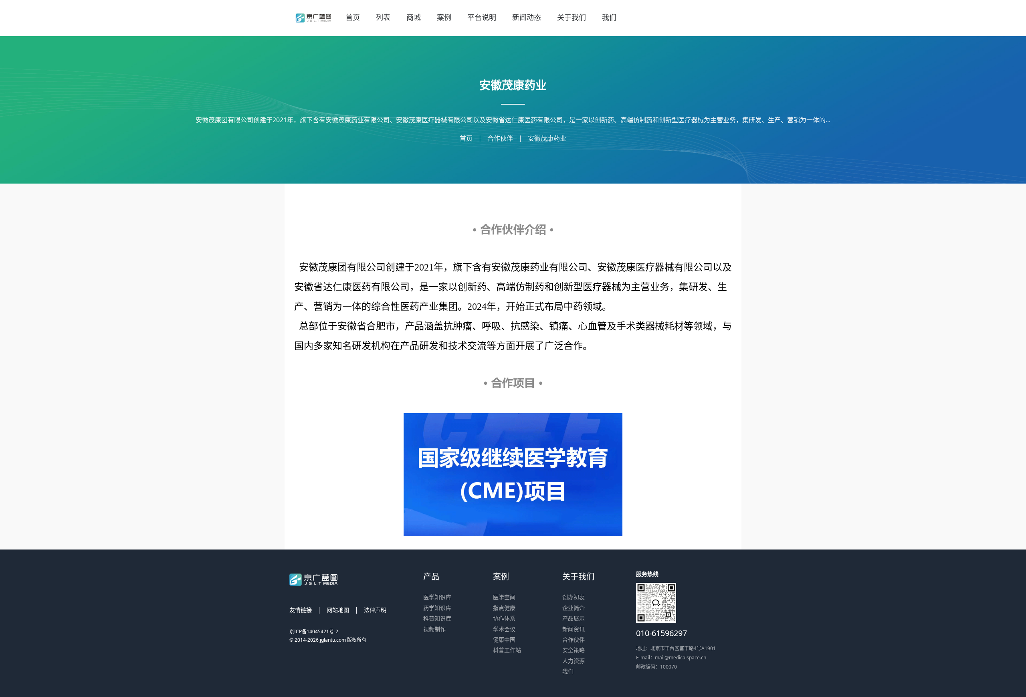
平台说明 (481, 17)
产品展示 (573, 618)
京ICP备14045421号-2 (313, 631)
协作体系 (504, 618)
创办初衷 (573, 597)
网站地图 (338, 610)
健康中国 (504, 639)
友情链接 (300, 610)
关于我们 (571, 17)
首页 (352, 17)
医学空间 (504, 597)
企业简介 (573, 608)
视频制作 (434, 629)
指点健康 (504, 608)
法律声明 (375, 610)
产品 (431, 576)
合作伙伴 (500, 138)
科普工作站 (507, 650)
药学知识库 (437, 608)
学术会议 (504, 629)
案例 (444, 17)
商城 (413, 17)
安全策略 (573, 650)
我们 (609, 17)
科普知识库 (437, 618)
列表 (383, 17)
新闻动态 (526, 17)
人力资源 (573, 661)
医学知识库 (437, 597)
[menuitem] (352, 18)
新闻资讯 (573, 629)
